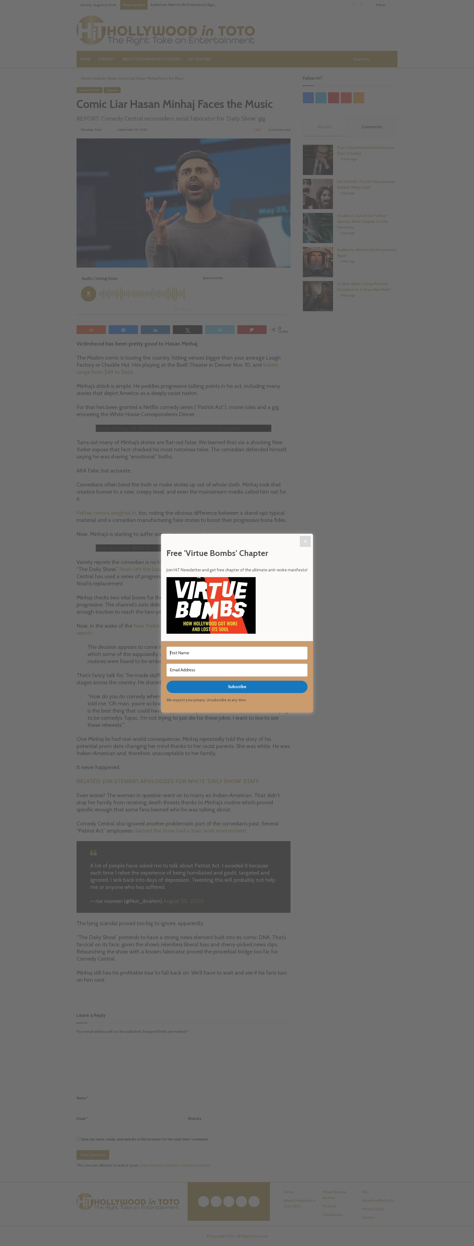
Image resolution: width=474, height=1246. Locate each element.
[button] (237, 606)
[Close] (305, 541)
